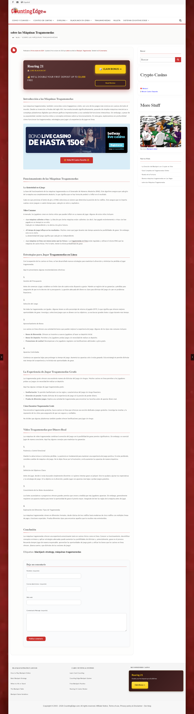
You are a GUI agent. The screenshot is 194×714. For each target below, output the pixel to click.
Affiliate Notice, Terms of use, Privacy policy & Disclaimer (119, 706)
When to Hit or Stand (18, 683)
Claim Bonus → (112, 69)
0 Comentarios (103, 50)
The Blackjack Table (17, 689)
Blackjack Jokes (152, 149)
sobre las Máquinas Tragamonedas (153, 182)
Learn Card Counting (77, 673)
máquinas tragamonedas (68, 552)
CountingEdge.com (72, 706)
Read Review (110, 83)
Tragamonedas (102, 20)
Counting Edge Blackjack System (81, 678)
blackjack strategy (44, 552)
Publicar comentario (36, 639)
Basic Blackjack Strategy (19, 678)
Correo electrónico (36, 584)
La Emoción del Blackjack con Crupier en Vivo (157, 166)
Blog (18, 37)
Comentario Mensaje (37, 610)
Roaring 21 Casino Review (78, 689)
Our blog (147, 706)
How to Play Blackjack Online (20, 673)
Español (26, 2)
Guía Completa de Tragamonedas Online (155, 170)
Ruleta (117, 20)
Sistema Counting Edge (135, 20)
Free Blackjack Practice (77, 683)
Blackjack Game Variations (19, 694)
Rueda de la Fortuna (149, 174)
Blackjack (79, 50)
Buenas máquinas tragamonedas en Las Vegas (157, 178)
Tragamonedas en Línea (63, 254)
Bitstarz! (145, 88)
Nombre (33, 571)
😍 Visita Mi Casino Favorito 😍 (76, 160)
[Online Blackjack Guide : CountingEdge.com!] (28, 11)
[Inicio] (13, 37)
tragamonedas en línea (80, 241)
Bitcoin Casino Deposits (150, 91)
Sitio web (30, 597)
